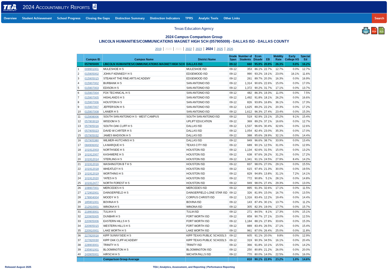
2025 (220, 49)
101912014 (92, 159)
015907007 (92, 107)
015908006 (92, 116)
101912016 (92, 164)
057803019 (92, 121)
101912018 (92, 168)
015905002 (92, 73)
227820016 (92, 235)
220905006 (92, 221)
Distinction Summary (130, 18)
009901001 (92, 69)
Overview (10, 18)
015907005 (92, 97)
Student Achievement (37, 18)
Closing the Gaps (98, 18)
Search (379, 18)
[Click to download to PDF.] (374, 31)
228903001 (92, 245)
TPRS (189, 18)
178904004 (92, 197)
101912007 (92, 154)
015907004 (92, 92)
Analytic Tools (208, 18)
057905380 (92, 140)
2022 (188, 49)
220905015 (92, 225)
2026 (230, 49)
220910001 (92, 230)
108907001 (92, 188)
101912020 (92, 178)
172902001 (92, 192)
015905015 (92, 78)
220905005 (92, 216)
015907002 (92, 83)
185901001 (92, 202)
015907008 (92, 111)
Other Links (232, 18)
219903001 (92, 211)
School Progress (68, 18)
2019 (158, 49)
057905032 (92, 135)
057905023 (92, 130)
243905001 (92, 254)
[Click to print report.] (366, 31)
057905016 (92, 126)
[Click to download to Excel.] (381, 31)
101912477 (92, 183)
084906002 (92, 145)
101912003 (92, 149)
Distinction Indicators (165, 18)
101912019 (92, 173)
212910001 (92, 206)
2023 (199, 49)
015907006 (92, 102)
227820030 (92, 240)
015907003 (92, 88)
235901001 (92, 249)
